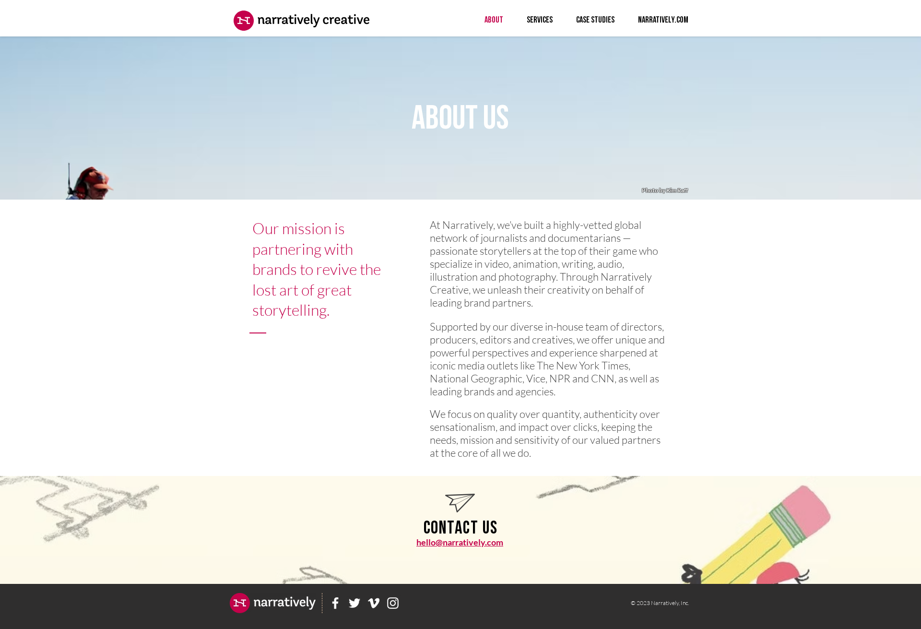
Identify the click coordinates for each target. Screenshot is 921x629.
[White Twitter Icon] (354, 603)
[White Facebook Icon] (335, 603)
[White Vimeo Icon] (373, 603)
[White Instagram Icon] (393, 603)
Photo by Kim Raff (665, 190)
